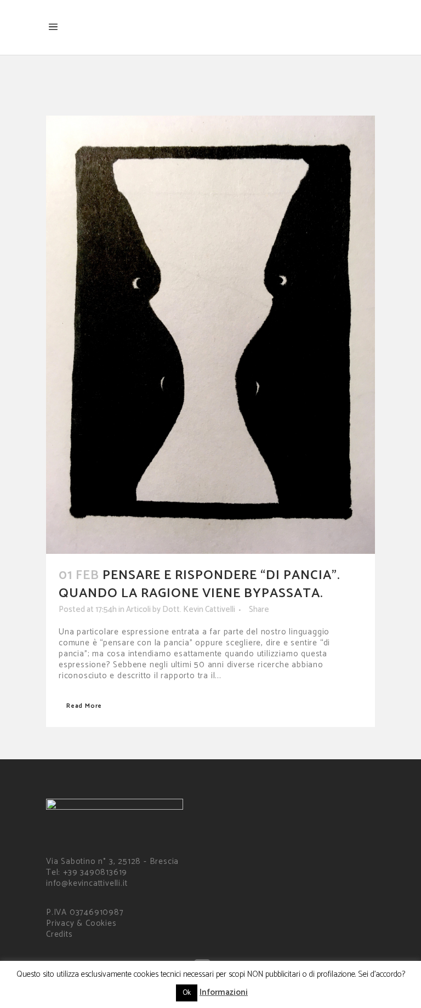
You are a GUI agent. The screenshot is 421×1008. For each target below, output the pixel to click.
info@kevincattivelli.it (86, 883)
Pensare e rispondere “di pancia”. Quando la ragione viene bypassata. (199, 584)
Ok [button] (187, 993)
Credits (59, 934)
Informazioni (224, 992)
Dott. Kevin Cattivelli (198, 609)
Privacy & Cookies (81, 923)
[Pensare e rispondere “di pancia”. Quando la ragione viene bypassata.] (210, 335)
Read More (84, 706)
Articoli (138, 609)
